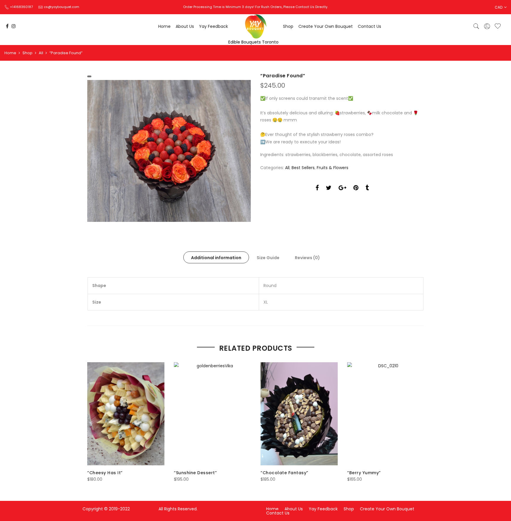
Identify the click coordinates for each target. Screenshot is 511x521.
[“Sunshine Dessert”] (212, 413)
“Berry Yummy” (364, 473)
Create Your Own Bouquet (325, 26)
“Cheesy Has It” (105, 473)
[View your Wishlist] (497, 26)
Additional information (216, 258)
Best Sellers (303, 168)
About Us (185, 26)
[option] (169, 151)
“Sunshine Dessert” (195, 473)
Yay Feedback (213, 26)
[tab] (216, 257)
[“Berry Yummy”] (385, 413)
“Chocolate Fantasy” (284, 473)
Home (164, 26)
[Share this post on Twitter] (328, 188)
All (41, 53)
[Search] (476, 26)
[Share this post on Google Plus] (342, 188)
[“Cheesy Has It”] (125, 413)
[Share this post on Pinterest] (355, 188)
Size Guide (268, 258)
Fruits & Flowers (332, 168)
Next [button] (418, 418)
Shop (288, 26)
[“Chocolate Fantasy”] (299, 413)
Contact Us (369, 26)
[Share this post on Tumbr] (367, 188)
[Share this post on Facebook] (317, 188)
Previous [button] (92, 418)
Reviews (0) (307, 258)
